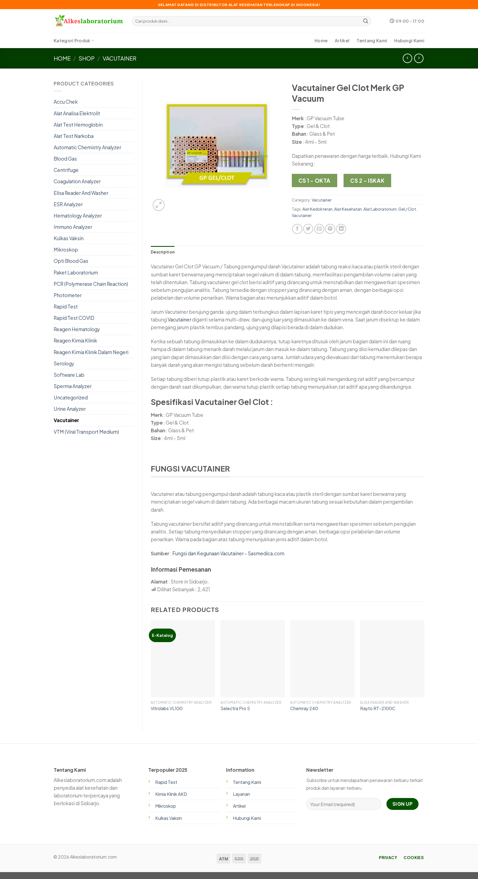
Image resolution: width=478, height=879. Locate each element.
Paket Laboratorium (76, 273)
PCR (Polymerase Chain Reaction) (91, 284)
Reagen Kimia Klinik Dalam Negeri (91, 352)
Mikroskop (66, 250)
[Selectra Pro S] (252, 658)
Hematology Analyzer (78, 216)
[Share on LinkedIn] (341, 229)
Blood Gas (65, 159)
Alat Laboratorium (380, 208)
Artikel (342, 40)
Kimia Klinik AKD (171, 794)
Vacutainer (119, 58)
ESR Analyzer (68, 204)
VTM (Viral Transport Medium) (86, 432)
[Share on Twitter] (308, 229)
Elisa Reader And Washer (81, 193)
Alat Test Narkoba (73, 136)
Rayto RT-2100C (377, 708)
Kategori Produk (72, 40)
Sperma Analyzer (73, 386)
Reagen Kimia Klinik (75, 341)
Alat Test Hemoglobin (78, 125)
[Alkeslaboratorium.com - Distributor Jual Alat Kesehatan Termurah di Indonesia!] (89, 21)
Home (321, 40)
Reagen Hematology (77, 329)
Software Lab (69, 375)
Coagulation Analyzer (77, 181)
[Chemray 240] (322, 658)
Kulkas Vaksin (69, 238)
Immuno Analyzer (73, 227)
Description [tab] (163, 251)
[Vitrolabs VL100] (183, 658)
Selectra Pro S (235, 708)
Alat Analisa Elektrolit (77, 113)
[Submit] (365, 21)
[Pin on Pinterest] (330, 229)
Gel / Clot (407, 208)
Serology (64, 363)
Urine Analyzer (70, 409)
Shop (87, 58)
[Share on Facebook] (297, 229)
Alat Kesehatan (348, 208)
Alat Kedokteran (317, 208)
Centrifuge (66, 170)
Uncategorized (71, 397)
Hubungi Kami (409, 40)
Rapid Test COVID (74, 318)
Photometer (68, 295)
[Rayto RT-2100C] (392, 658)
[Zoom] (159, 205)
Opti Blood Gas (71, 261)
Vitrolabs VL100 (167, 708)
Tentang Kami (372, 40)
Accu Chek (66, 102)
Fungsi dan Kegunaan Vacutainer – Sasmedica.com (228, 553)
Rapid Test (66, 307)
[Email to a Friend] (319, 229)
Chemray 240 (304, 708)
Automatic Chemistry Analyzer (87, 147)
